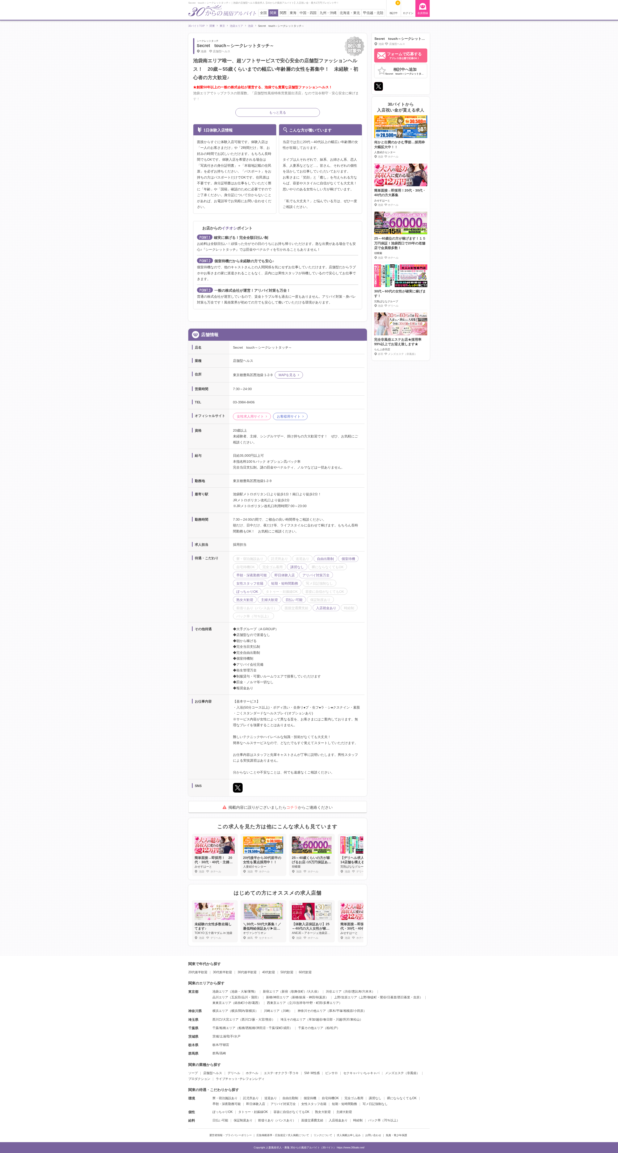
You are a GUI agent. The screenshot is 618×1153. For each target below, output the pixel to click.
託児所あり (251, 1098)
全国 (263, 13)
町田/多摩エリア (327, 1003)
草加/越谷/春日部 (321, 1019)
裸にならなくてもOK (402, 1098)
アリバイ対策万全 (283, 1104)
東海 (293, 13)
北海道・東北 (350, 13)
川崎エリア (272, 1011)
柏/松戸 (331, 1028)
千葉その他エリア (310, 1028)
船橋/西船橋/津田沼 (252, 1028)
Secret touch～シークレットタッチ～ (235, 45)
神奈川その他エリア (312, 1011)
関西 (283, 13)
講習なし (375, 1098)
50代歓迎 (287, 972)
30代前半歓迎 (222, 972)
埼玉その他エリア (293, 1019)
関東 (273, 13)
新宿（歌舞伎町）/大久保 (299, 991)
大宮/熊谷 (265, 1019)
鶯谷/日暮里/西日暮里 (395, 997)
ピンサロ (331, 1073)
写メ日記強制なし (375, 1104)
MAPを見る (287, 375)
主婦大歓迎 (344, 1112)
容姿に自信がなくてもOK (291, 1112)
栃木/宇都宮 (220, 1045)
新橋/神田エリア (277, 997)
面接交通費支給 (312, 1120)
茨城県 (193, 1036)
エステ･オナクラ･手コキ (281, 1073)
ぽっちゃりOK (222, 1112)
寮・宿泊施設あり (225, 1098)
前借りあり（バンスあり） (277, 1120)
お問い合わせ (373, 1135)
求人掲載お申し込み (349, 1135)
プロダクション (199, 1079)
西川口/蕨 (248, 1019)
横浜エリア (220, 1011)
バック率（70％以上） (384, 1120)
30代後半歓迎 (247, 972)
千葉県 (193, 1028)
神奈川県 (195, 1011)
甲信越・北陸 (373, 13)
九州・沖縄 (328, 13)
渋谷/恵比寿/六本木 (358, 991)
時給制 (358, 1120)
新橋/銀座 (299, 997)
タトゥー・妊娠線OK (253, 1112)
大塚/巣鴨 (247, 991)
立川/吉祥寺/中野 (301, 1003)
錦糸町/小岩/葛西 (246, 1003)
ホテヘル (252, 1073)
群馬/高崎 (219, 1053)
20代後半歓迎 (197, 972)
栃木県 (193, 1045)
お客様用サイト (289, 416)
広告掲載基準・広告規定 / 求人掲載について (282, 1135)
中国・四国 (308, 13)
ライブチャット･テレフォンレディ (240, 1079)
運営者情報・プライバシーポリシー (230, 1135)
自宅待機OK (330, 1098)
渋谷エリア (334, 991)
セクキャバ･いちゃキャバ (361, 1073)
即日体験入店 (255, 1104)
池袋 (234, 991)
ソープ (193, 1073)
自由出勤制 (290, 1098)
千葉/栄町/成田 (279, 1028)
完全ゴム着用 (353, 1098)
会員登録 (422, 13)
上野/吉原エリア (345, 997)
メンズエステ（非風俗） (402, 1073)
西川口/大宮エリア (225, 1019)
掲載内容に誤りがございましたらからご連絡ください (280, 807)
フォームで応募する (404, 56)
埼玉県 (193, 1020)
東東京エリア (221, 1003)
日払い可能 (220, 1120)
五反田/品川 (239, 997)
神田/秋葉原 (317, 997)
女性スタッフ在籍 (313, 1104)
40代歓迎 (268, 972)
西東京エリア (276, 1003)
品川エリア (220, 997)
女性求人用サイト (250, 416)
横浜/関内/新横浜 (243, 1011)
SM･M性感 (312, 1073)
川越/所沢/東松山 (348, 1019)
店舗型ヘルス (212, 1073)
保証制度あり (243, 1120)
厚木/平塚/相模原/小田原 (346, 1011)
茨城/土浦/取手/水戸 (226, 1036)
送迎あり (270, 1098)
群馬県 (193, 1053)
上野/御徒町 (368, 997)
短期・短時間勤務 (344, 1104)
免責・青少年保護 (396, 1135)
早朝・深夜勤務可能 (226, 1104)
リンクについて (323, 1135)
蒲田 (254, 997)
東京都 (193, 992)
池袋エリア (220, 991)
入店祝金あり (338, 1120)
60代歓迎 (305, 972)
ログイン (408, 13)
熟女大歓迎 (323, 1112)
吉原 (416, 997)
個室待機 (310, 1098)
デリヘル (234, 1073)
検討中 (394, 7)
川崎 (286, 1011)
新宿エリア (271, 991)
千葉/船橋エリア (223, 1028)
